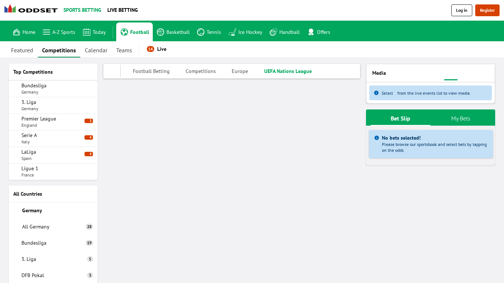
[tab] (22, 49)
